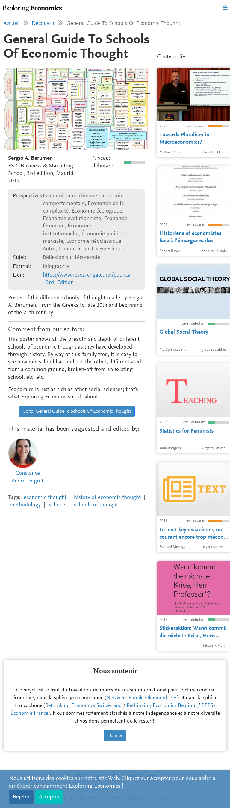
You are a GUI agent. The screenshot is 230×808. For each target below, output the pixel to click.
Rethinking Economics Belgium (162, 705)
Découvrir (43, 23)
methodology (25, 505)
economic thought (45, 497)
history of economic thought (107, 497)
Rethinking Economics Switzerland (83, 705)
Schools (57, 505)
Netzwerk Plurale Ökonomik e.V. (141, 698)
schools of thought (96, 505)
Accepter (49, 797)
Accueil (12, 23)
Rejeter (21, 797)
